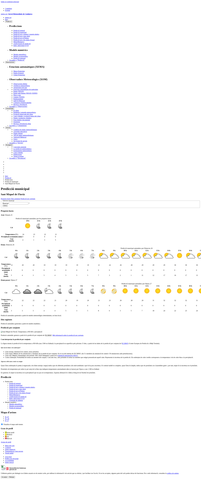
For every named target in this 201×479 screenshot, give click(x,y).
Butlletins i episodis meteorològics (24, 112)
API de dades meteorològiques (23, 135)
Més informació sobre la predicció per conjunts (67, 335)
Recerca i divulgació (20, 104)
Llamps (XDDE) (19, 97)
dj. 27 (7, 421)
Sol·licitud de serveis (20, 141)
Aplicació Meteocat (19, 137)
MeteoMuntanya (18, 42)
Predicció (9, 21)
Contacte (8, 447)
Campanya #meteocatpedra (22, 103)
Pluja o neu (17, 95)
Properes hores (6, 199)
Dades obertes (18, 133)
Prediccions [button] (9, 381)
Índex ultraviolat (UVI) (21, 45)
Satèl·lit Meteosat (19, 101)
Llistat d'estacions (19, 75)
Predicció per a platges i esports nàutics (26, 34)
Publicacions (17, 154)
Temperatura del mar (20, 87)
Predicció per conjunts (28, 199)
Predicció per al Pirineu (21, 38)
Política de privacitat (11, 459)
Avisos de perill (6, 442)
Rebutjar (11, 477)
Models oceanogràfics (20, 56)
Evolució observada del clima (23, 114)
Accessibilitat (9, 460)
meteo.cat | (16, 14)
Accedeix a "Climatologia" (18, 125)
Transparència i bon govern (14, 451)
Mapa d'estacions (19, 71)
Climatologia (9, 108)
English (7, 10)
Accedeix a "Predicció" (17, 60)
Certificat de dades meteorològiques (25, 130)
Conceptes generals (19, 147)
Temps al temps (18, 156)
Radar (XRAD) (18, 91)
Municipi (5, 203)
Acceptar (4, 477)
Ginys (15, 139)
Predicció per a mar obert (21, 36)
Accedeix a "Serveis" (16, 143)
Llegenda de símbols (16, 400)
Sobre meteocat (10, 449)
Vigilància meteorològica (21, 86)
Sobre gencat (9, 462)
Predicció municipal (19, 32)
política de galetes (173, 473)
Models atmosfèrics (19, 54)
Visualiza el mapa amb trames (13, 424)
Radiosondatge (18, 99)
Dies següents (15, 199)
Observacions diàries (20, 84)
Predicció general (19, 30)
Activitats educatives (20, 131)
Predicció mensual (19, 58)
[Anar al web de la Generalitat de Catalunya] (10, 5)
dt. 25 (7, 417)
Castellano (8, 8)
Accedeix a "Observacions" (18, 106)
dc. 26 (7, 419)
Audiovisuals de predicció (22, 44)
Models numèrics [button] (10, 402)
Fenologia (16, 122)
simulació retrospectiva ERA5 (68, 355)
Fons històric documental (21, 120)
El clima (16, 110)
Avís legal (8, 457)
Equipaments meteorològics (22, 151)
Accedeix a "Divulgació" (17, 158)
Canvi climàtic (18, 152)
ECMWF (125, 343)
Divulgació (9, 145)
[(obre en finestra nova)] (6, 164)
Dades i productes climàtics (22, 118)
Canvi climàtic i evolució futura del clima (27, 116)
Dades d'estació (18, 73)
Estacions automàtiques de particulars (25, 89)
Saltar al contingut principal (10, 2)
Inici (6, 19)
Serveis (8, 127)
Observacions (10, 62)
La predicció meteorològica (22, 149)
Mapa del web (9, 446)
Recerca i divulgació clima (22, 124)
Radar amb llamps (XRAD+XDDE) (25, 93)
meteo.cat (8, 17)
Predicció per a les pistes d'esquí (24, 40)
